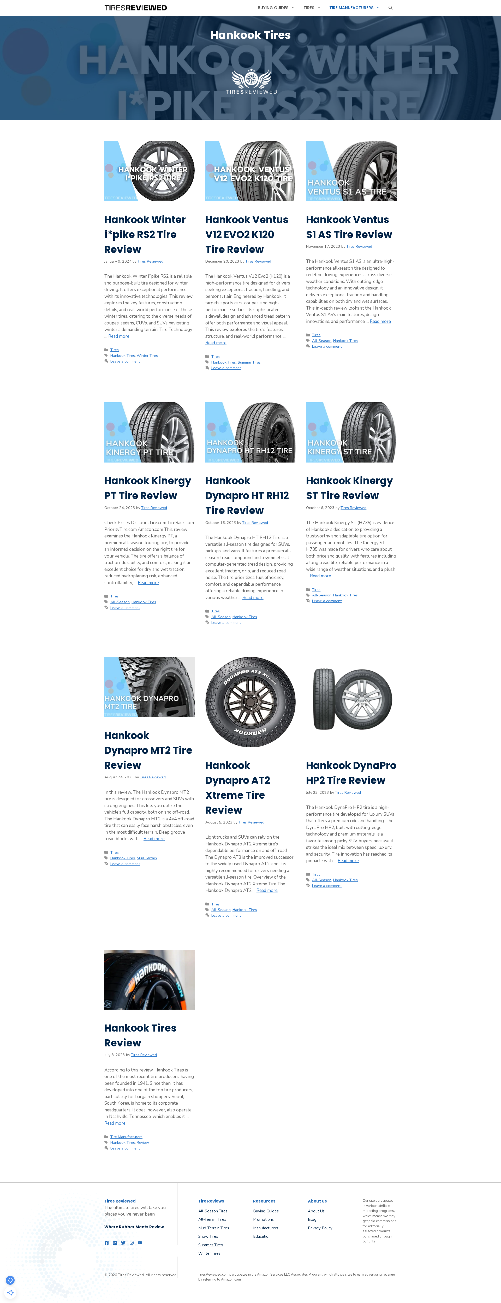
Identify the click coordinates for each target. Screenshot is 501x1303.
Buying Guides (273, 7)
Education (262, 1236)
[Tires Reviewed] (135, 8)
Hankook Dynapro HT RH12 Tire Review (247, 495)
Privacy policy (320, 1228)
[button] (390, 8)
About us (316, 1211)
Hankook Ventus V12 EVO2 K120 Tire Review (247, 234)
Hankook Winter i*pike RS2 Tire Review (145, 234)
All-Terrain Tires (212, 1219)
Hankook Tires (122, 355)
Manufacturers (265, 1228)
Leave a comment (125, 361)
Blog (312, 1219)
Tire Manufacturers (351, 7)
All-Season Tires (213, 1211)
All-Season (321, 340)
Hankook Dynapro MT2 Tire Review (148, 750)
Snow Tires (208, 1236)
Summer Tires (249, 362)
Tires (308, 7)
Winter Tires (147, 355)
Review (143, 1142)
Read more (118, 336)
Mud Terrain (147, 858)
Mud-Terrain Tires (213, 1228)
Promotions (263, 1219)
